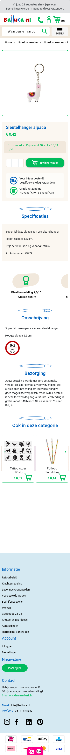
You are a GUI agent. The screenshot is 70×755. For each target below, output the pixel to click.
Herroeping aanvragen (15, 631)
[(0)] (54, 19)
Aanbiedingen (10, 625)
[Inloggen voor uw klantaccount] (49, 19)
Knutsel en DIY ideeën (15, 619)
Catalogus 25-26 (12, 613)
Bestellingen (9, 652)
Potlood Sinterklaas (52, 470)
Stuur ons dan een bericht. (17, 695)
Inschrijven (15, 668)
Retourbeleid (9, 577)
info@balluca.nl (20, 705)
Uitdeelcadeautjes (27, 42)
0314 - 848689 (23, 710)
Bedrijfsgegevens (12, 601)
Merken (6, 607)
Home (8, 42)
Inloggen (7, 646)
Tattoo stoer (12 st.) (18, 470)
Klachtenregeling (12, 583)
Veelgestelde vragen (14, 595)
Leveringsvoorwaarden (16, 589)
